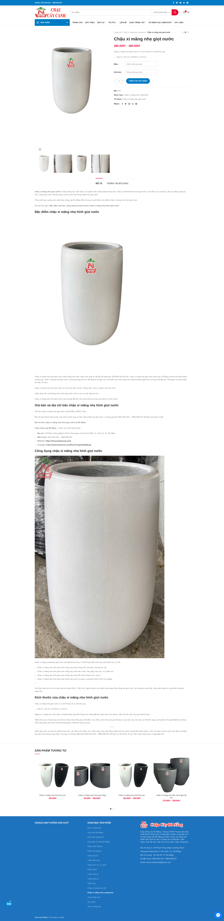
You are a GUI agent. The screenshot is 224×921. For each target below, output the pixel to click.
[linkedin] (184, 2)
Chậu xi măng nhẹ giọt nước (134, 99)
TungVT (61, 917)
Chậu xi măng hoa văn (97, 888)
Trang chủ (117, 32)
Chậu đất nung (94, 860)
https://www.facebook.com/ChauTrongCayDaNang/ (68, 445)
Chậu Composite (94, 851)
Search (175, 12)
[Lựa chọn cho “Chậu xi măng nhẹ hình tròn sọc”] (148, 761)
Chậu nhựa (92, 869)
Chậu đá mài (93, 856)
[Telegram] (187, 2)
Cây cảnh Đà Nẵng (95, 832)
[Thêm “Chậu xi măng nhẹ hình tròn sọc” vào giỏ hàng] (68, 761)
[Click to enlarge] (40, 149)
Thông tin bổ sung (117, 183)
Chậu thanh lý (93, 879)
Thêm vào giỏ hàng (138, 81)
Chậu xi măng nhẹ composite (134, 32)
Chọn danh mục (160, 12)
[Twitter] (177, 2)
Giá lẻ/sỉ (117, 72)
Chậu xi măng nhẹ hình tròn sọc (52, 795)
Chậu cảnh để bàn (95, 846)
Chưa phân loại (94, 897)
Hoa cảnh (91, 902)
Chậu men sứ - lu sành (97, 865)
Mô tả (99, 183)
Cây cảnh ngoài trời (96, 837)
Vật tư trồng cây (94, 906)
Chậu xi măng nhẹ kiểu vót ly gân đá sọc (171, 796)
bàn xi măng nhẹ (94, 828)
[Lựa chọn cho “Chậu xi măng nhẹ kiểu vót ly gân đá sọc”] (187, 761)
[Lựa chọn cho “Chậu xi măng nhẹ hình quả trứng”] (108, 761)
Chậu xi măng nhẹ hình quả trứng (92, 795)
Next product (188, 32)
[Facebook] (173, 2)
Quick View (68, 767)
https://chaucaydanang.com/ (58, 441)
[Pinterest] (180, 2)
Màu (116, 64)
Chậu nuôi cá (93, 874)
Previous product (182, 32)
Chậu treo (92, 883)
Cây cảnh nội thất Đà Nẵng (99, 842)
